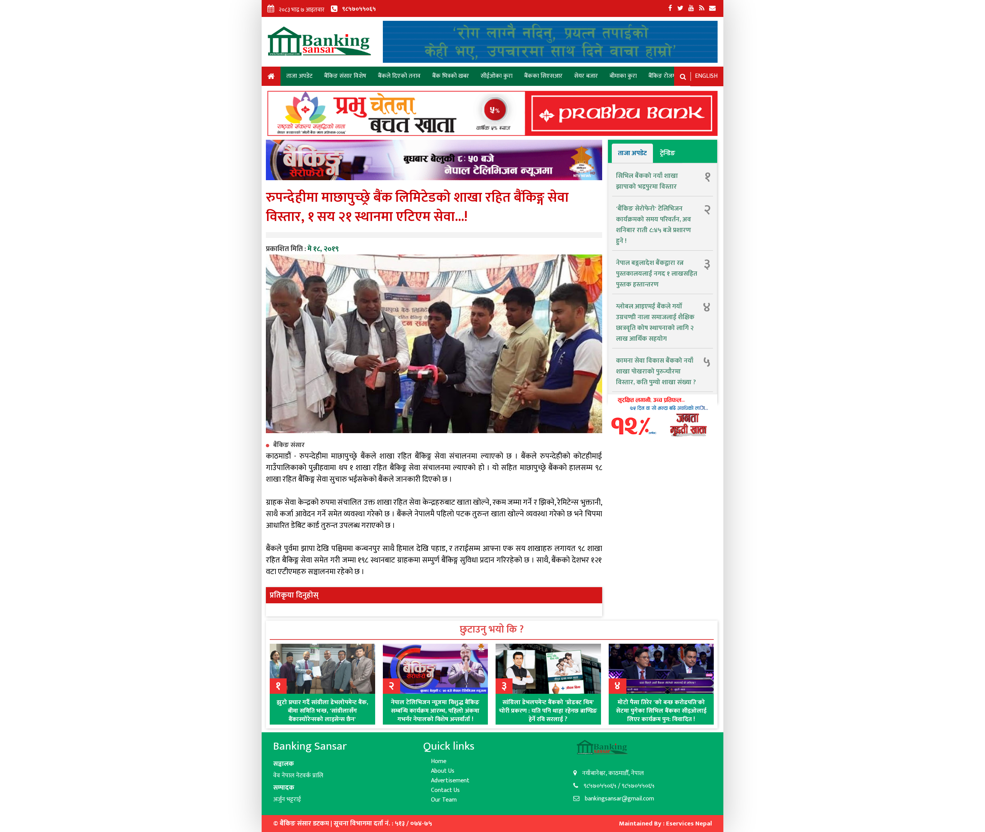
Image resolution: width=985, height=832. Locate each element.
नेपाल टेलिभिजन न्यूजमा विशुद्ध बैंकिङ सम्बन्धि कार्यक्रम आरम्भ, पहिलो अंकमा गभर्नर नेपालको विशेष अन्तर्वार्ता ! (435, 711)
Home (271, 78)
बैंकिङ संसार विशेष (345, 76)
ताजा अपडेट (299, 76)
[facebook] (670, 8)
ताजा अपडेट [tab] (632, 153)
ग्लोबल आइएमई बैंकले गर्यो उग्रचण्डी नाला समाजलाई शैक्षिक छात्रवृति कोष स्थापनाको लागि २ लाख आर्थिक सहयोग (655, 322)
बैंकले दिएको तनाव (399, 76)
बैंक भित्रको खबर (450, 76)
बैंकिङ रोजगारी (664, 76)
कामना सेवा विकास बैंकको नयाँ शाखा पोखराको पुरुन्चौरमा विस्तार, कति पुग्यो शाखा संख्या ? (656, 371)
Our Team (444, 800)
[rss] (701, 8)
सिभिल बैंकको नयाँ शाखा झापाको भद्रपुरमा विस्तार (647, 181)
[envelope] (712, 8)
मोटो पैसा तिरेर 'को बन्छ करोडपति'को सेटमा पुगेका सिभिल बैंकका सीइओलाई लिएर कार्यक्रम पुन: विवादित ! (661, 711)
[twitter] (680, 8)
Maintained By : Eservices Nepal (665, 823)
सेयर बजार (586, 76)
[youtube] (691, 8)
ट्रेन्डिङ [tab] (667, 153)
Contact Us (445, 790)
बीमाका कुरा (623, 76)
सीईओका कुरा (497, 76)
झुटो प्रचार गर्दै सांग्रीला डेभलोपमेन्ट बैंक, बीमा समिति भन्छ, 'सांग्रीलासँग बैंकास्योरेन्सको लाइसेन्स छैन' (322, 711)
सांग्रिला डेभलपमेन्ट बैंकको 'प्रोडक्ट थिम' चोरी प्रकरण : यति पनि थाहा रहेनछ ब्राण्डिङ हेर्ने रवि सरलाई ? (548, 711)
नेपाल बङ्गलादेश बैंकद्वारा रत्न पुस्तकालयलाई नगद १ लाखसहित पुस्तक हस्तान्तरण (656, 274)
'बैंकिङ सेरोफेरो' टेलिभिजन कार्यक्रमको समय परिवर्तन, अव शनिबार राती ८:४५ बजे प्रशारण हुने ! (653, 224)
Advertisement (450, 780)
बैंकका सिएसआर (543, 76)
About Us (442, 771)
